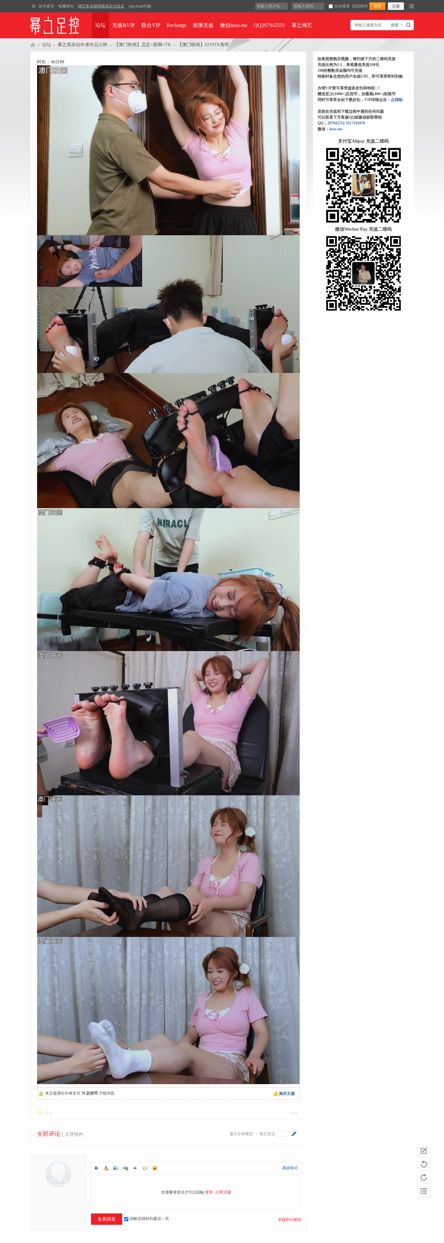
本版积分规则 (289, 1219)
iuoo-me (336, 129)
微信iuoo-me (233, 25)
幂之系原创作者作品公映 (83, 44)
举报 (294, 1113)
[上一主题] (424, 1164)
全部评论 (48, 1134)
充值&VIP (123, 25)
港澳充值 (203, 25)
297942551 (336, 123)
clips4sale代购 (139, 6)
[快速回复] (424, 1151)
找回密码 (360, 6)
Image (115, 1168)
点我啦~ (397, 99)
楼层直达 (267, 1134)
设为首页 (46, 6)
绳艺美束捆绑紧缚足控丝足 (101, 6)
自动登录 (342, 6)
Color (106, 1168)
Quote (135, 1168)
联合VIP (150, 25)
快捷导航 (411, 6)
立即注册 (223, 1192)
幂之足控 (32, 44)
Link (125, 1168)
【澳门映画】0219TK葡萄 (203, 44)
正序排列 (74, 1134)
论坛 (100, 25)
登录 (209, 1192)
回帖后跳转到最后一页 (149, 1218)
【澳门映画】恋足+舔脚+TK (142, 44)
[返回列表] (424, 1191)
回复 (49, 1113)
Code (145, 1168)
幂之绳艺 (302, 25)
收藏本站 (66, 6)
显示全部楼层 (241, 1134)
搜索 (394, 25)
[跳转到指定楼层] (293, 1133)
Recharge (176, 25)
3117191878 (355, 123)
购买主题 (287, 1093)
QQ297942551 (269, 25)
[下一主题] (424, 1178)
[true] (409, 25)
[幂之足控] (33, 6)
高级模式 (290, 1168)
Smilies (154, 1168)
